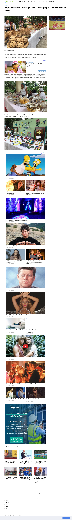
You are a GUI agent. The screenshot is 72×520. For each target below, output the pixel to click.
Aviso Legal (38, 493)
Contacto (38, 495)
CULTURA (59, 1)
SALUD (65, 1)
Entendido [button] (66, 517)
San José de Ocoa (39, 500)
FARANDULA (51, 1)
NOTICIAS (21, 1)
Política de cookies (40, 496)
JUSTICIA (6, 500)
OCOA (28, 1)
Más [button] (11, 518)
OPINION (6, 506)
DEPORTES (44, 1)
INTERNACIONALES (35, 1)
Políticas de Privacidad (40, 498)
